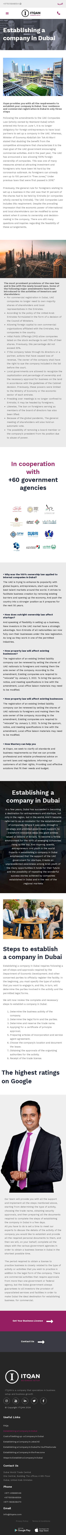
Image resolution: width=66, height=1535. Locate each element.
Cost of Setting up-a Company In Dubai (23, 1436)
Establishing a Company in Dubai (20, 1431)
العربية (60, 4)
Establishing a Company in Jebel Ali (21, 1442)
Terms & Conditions (41, 1521)
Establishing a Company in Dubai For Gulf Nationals (29, 1447)
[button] (7, 13)
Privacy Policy (22, 1521)
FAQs (5, 1426)
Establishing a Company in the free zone (24, 1452)
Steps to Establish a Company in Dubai (23, 1458)
